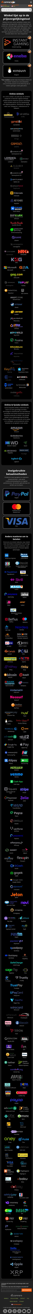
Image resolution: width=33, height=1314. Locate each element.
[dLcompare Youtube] (23, 1311)
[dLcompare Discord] (28, 1311)
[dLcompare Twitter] (4, 1311)
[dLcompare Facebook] (9, 1311)
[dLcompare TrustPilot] (19, 1311)
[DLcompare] (16, 1295)
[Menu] (31, 2)
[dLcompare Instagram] (14, 1311)
